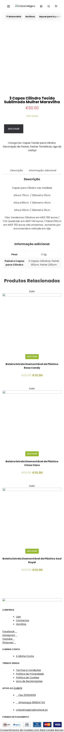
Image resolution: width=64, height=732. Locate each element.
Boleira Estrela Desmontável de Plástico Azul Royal (32, 560)
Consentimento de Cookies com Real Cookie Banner (32, 730)
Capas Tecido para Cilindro (39, 143)
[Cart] (56, 6)
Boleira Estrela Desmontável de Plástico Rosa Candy (32, 366)
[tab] (17, 171)
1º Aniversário (13, 16)
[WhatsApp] (41, 6)
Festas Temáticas (41, 146)
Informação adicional (42, 170)
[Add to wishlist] (42, 129)
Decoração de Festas (16, 146)
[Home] (25, 6)
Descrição (16, 170)
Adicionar (13, 128)
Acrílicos (30, 16)
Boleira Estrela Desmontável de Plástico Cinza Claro (32, 463)
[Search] (48, 6)
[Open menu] (8, 6)
